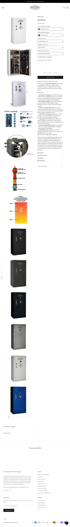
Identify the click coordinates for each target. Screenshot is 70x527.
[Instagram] (10, 490)
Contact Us (40, 477)
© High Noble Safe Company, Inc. (11, 522)
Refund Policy (41, 503)
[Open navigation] (3, 7)
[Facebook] (3, 490)
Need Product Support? (9, 426)
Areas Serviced (41, 479)
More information (43, 166)
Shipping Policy (42, 505)
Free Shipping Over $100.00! (45, 60)
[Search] (64, 7)
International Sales (42, 490)
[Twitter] (7, 490)
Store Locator (7, 433)
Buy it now (50, 77)
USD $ (4, 519)
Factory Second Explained (44, 492)
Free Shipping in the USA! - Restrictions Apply (35, 1)
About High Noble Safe (43, 474)
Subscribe (8, 510)
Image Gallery (41, 483)
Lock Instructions (42, 488)
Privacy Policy (41, 500)
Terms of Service (42, 507)
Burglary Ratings (42, 486)
